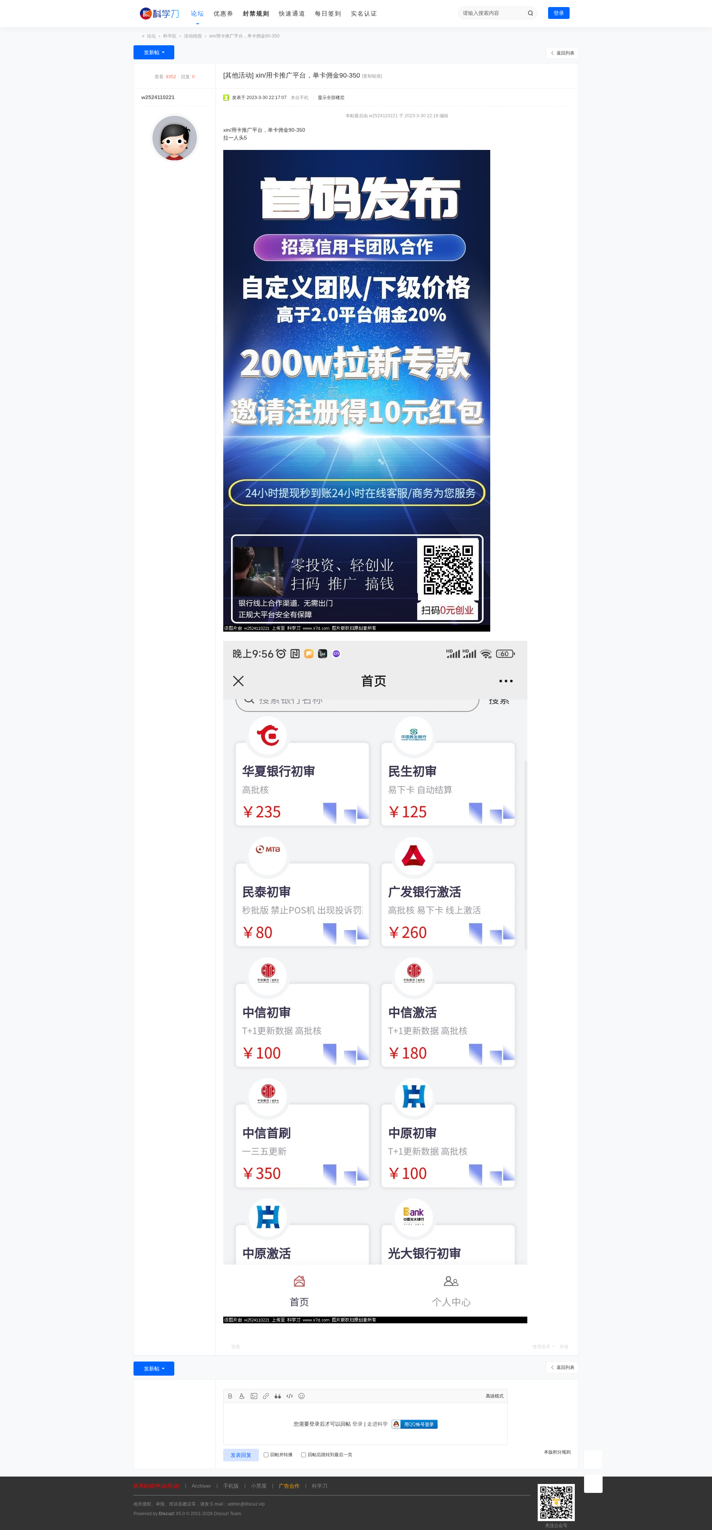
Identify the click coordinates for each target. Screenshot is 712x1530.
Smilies (301, 1396)
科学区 (170, 36)
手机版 (231, 1486)
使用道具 (541, 1346)
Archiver (201, 1486)
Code (289, 1396)
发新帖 (151, 52)
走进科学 (377, 1424)
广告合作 (289, 1486)
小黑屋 (259, 1486)
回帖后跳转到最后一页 (330, 1454)
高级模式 (495, 1396)
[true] (530, 13)
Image (254, 1396)
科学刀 (136, 36)
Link (265, 1396)
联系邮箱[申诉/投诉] (156, 1486)
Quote (277, 1396)
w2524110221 (158, 97)
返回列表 (565, 53)
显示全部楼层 (331, 97)
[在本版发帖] (593, 1459)
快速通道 (292, 13)
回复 (235, 1346)
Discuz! (167, 1513)
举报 (564, 1346)
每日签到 (328, 13)
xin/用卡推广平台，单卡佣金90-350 (244, 36)
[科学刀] (159, 13)
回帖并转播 (281, 1454)
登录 (559, 13)
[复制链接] (372, 76)
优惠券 (224, 13)
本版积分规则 (557, 1452)
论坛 (197, 13)
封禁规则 (256, 13)
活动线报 (193, 36)
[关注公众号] (593, 1483)
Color (242, 1396)
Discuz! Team (227, 1513)
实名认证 (364, 13)
